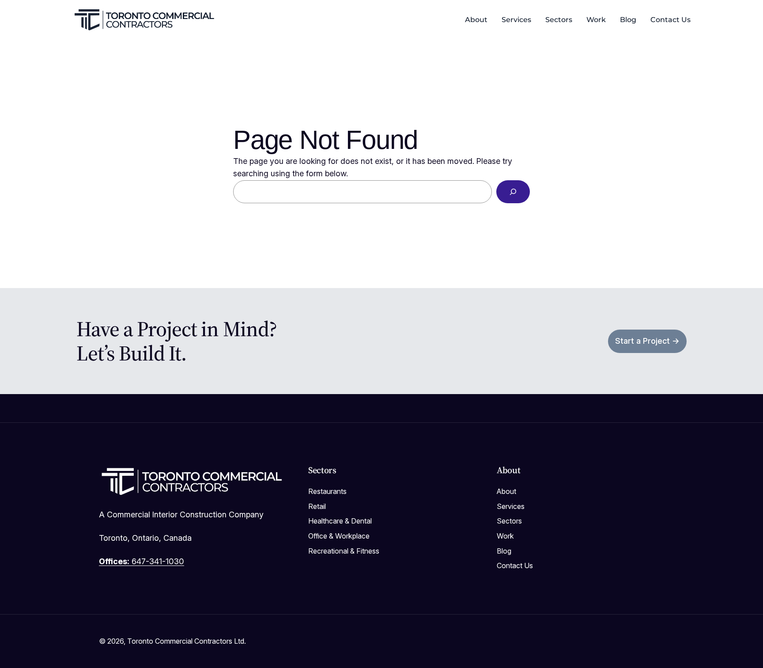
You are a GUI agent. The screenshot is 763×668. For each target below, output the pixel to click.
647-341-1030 (141, 561)
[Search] (513, 191)
